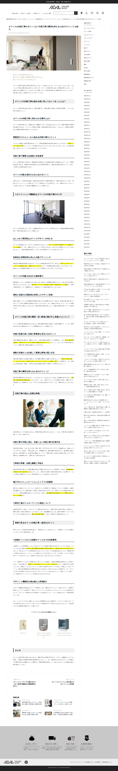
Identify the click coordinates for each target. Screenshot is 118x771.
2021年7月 (87, 240)
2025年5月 (87, 115)
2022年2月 (87, 217)
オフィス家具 (87, 31)
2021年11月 (87, 227)
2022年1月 (87, 221)
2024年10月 (87, 138)
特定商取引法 (88, 762)
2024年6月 (87, 151)
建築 (85, 64)
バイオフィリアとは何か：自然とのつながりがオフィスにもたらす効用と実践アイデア (97, 360)
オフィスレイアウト (89, 28)
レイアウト (87, 44)
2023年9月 (87, 181)
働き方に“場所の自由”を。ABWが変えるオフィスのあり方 (97, 280)
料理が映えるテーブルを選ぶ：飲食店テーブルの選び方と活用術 (97, 264)
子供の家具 (87, 54)
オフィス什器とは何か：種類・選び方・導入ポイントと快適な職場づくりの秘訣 (97, 390)
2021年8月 (87, 237)
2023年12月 (87, 171)
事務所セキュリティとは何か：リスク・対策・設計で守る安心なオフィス (97, 375)
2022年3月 (87, 214)
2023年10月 (87, 178)
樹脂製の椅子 (87, 81)
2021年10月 (87, 230)
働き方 (86, 48)
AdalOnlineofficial (24, 33)
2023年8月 (87, 184)
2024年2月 (87, 165)
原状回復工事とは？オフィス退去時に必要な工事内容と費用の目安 (32, 703)
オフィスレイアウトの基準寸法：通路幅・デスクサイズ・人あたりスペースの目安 (97, 338)
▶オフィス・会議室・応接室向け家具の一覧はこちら (28, 77)
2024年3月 (87, 161)
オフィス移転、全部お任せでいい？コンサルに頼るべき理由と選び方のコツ (97, 310)
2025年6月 (87, 112)
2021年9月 (87, 234)
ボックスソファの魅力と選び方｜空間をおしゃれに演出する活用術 (97, 457)
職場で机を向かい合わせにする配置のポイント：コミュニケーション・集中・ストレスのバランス (97, 401)
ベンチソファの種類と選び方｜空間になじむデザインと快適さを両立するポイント (97, 426)
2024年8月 (87, 145)
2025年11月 (87, 95)
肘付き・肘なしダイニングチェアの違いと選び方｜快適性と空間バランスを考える (97, 452)
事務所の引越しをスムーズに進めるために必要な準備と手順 (32, 713)
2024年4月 (87, 158)
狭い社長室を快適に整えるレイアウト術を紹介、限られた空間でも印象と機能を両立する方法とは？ (97, 316)
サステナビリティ (89, 35)
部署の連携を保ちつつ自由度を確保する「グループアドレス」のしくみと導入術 (97, 285)
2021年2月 (87, 247)
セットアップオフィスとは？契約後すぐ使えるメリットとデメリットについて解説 (97, 259)
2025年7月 (87, 109)
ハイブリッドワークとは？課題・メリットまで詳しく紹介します (63, 703)
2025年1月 (87, 128)
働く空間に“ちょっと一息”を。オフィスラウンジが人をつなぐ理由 (96, 300)
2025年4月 (87, 118)
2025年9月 (87, 102)
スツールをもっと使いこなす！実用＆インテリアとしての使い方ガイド (97, 275)
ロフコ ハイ (23, 633)
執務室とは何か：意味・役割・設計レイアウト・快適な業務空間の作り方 (96, 385)
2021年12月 (87, 224)
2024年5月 (87, 155)
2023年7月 (87, 188)
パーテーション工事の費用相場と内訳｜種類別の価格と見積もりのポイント (97, 441)
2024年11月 (87, 135)
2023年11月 (87, 174)
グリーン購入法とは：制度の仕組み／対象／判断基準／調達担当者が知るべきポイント (97, 408)
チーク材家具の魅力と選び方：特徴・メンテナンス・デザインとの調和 (97, 355)
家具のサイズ (87, 58)
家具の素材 (87, 61)
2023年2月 (87, 204)
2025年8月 (87, 105)
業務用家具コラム (89, 77)
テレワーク (87, 41)
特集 (85, 84)
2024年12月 (87, 132)
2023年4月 (87, 197)
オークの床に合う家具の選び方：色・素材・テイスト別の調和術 (97, 396)
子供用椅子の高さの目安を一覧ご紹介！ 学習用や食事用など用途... (63, 713)
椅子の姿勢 (87, 71)
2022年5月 (87, 207)
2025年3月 (87, 122)
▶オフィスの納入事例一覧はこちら (23, 74)
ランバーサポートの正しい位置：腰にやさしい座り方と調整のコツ (97, 380)
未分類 (86, 67)
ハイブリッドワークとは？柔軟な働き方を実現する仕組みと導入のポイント (97, 350)
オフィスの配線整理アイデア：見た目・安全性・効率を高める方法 (96, 370)
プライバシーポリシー (76, 762)
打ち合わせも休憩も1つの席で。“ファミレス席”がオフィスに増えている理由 (97, 290)
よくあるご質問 (47, 13)
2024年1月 (87, 168)
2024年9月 (87, 142)
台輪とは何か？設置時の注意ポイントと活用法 (97, 412)
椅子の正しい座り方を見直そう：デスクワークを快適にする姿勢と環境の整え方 (97, 327)
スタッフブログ (88, 38)
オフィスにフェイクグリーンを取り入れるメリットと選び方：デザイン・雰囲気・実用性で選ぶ (97, 344)
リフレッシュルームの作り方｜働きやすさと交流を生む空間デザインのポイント (97, 447)
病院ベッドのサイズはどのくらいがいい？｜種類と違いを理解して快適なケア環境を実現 (97, 462)
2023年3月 (87, 201)
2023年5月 (87, 194)
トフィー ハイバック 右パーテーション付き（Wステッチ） (44, 635)
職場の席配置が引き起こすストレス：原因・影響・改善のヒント (97, 365)
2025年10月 (87, 99)
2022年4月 (87, 211)
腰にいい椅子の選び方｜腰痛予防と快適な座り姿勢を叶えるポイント (97, 421)
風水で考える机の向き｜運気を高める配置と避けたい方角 (97, 416)
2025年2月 (87, 125)
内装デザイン (87, 51)
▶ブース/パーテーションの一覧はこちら (24, 79)
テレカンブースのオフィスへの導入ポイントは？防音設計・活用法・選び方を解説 (96, 322)
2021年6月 (87, 244)
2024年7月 (87, 148)
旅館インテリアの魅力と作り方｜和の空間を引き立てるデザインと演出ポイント (97, 436)
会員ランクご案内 (26, 13)
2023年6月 (87, 191)
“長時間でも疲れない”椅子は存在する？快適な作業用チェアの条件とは (96, 305)
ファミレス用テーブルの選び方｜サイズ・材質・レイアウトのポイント (96, 431)
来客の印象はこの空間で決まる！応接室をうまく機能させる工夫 (97, 269)
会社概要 (97, 762)
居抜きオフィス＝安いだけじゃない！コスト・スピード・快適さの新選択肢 (97, 295)
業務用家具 (87, 74)
